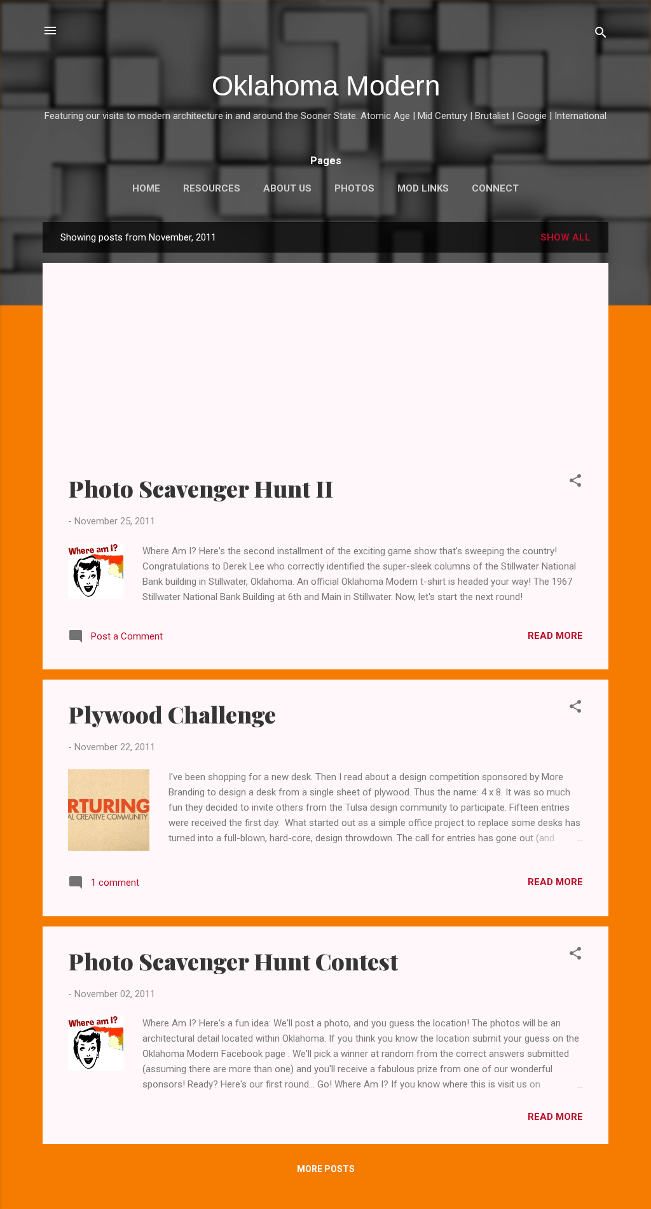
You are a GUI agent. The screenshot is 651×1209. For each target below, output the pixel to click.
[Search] (600, 34)
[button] (575, 483)
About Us (287, 188)
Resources (211, 188)
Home (146, 188)
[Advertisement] (325, 377)
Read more (555, 635)
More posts (326, 1169)
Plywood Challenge (172, 714)
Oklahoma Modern (326, 85)
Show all (565, 237)
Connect (495, 188)
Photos (354, 188)
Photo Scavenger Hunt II (200, 488)
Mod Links (423, 188)
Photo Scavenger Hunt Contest (233, 961)
